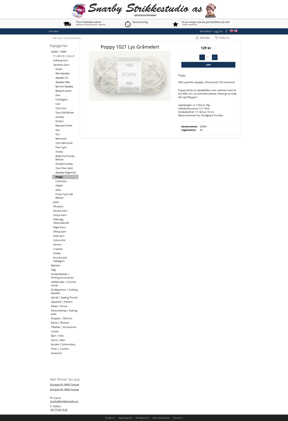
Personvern (178, 418)
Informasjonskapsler (161, 418)
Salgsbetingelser (125, 418)
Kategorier (59, 45)
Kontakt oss (110, 418)
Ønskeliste (206, 31)
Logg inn (218, 31)
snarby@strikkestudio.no (64, 401)
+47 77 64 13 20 (58, 409)
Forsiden (54, 31)
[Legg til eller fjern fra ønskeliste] (214, 48)
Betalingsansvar (142, 418)
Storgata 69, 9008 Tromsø (64, 384)
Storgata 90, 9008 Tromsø (64, 389)
